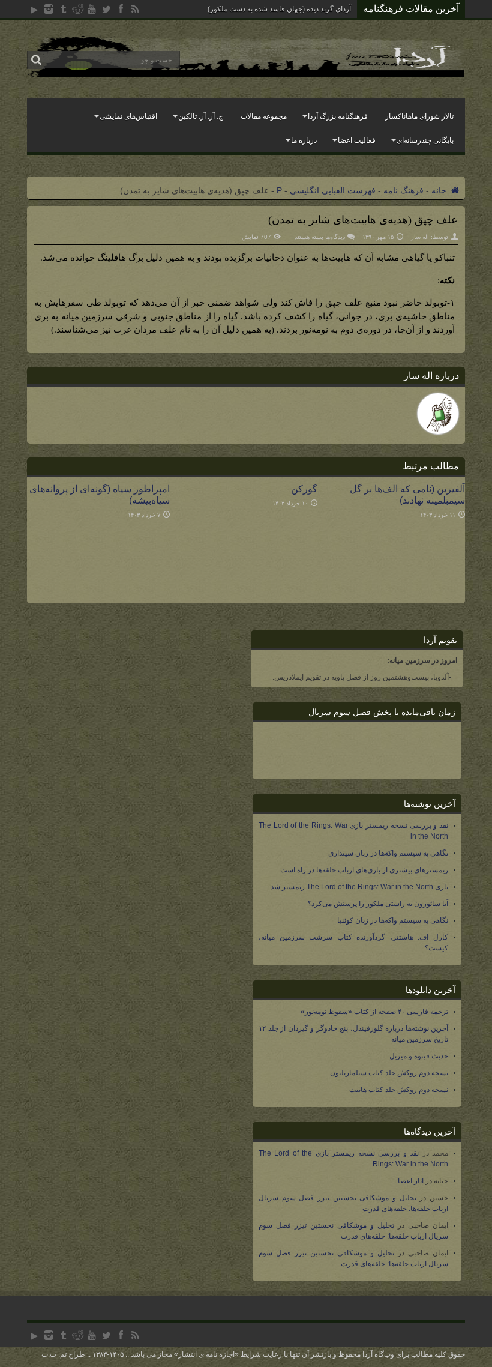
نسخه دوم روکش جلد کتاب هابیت (398, 1089)
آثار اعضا (411, 1181)
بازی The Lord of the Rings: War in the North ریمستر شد (359, 887)
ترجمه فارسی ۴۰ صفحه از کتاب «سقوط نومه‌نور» (374, 1011)
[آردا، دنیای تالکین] (246, 74)
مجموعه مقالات (264, 116)
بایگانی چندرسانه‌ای (425, 140)
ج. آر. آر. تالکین (200, 116)
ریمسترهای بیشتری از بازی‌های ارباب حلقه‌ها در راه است (364, 870)
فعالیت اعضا (357, 140)
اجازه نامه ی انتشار (206, 1354)
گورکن (304, 488)
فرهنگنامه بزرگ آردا (338, 116)
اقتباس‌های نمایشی (128, 116)
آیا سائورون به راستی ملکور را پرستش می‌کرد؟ (378, 903)
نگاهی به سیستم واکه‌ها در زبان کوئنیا (392, 920)
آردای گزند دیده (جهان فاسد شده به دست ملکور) (279, 9)
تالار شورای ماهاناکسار (419, 116)
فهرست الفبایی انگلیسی (333, 190)
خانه (440, 190)
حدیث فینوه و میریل (418, 1056)
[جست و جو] (36, 60)
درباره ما (304, 140)
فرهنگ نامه (403, 190)
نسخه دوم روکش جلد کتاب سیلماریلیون (389, 1073)
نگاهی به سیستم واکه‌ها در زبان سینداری (388, 853)
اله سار (420, 237)
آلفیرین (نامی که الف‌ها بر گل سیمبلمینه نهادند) (407, 494)
